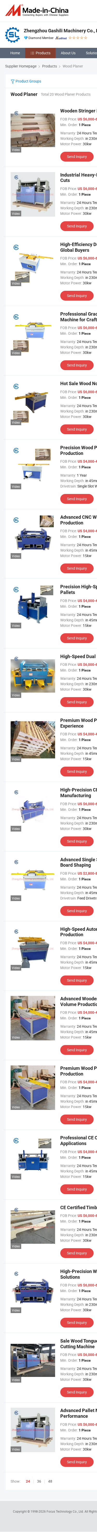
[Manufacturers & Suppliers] (37, 10)
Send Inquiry (77, 156)
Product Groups (28, 81)
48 (50, 1481)
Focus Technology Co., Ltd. (66, 1511)
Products (43, 52)
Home (15, 52)
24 (28, 1481)
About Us (68, 52)
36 (39, 1481)
